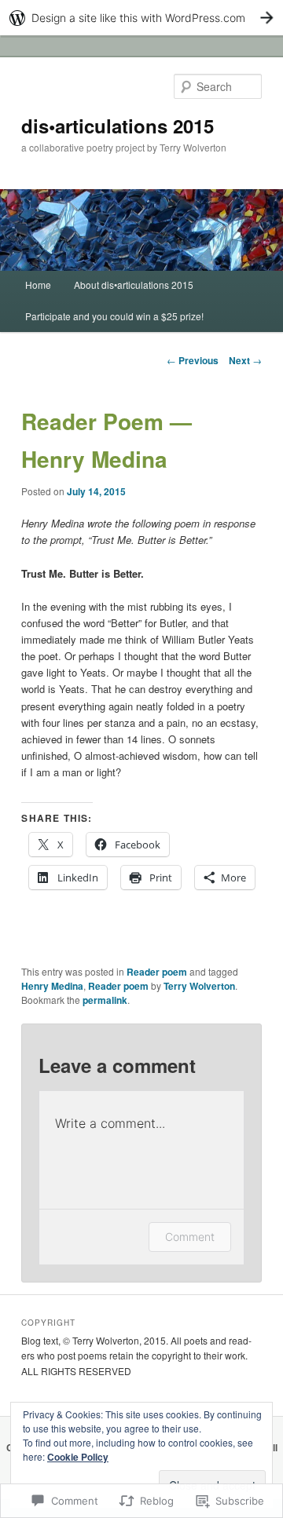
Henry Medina (52, 986)
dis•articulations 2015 (117, 125)
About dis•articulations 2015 (133, 284)
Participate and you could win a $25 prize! (114, 316)
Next (245, 360)
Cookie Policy (77, 1457)
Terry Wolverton (199, 986)
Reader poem (157, 972)
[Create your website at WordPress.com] (141, 17)
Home (38, 284)
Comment (190, 1236)
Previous (193, 360)
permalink (105, 1000)
